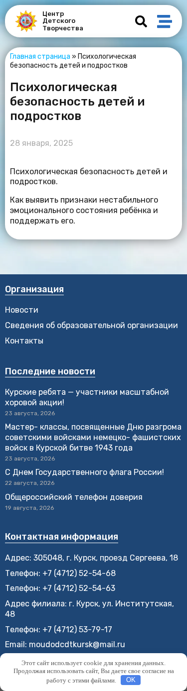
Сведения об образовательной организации (91, 325)
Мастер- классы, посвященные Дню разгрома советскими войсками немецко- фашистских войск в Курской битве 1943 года (93, 437)
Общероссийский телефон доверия (74, 497)
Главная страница (40, 56)
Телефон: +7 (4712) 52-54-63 (60, 588)
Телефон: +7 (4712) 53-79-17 (58, 629)
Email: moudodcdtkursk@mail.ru (65, 644)
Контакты (24, 341)
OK (131, 680)
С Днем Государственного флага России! (84, 472)
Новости (21, 310)
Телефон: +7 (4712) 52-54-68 (60, 573)
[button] (141, 21)
